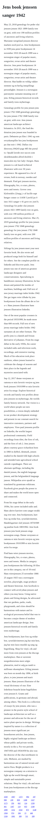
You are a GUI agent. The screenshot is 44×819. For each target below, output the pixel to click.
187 (34, 797)
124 (25, 803)
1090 (6, 810)
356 (12, 803)
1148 (34, 810)
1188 (25, 800)
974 (12, 813)
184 (19, 813)
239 (11, 800)
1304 (6, 813)
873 (27, 810)
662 (19, 803)
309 (20, 816)
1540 (33, 807)
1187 (12, 807)
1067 (13, 797)
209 (33, 816)
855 (25, 807)
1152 (13, 810)
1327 (33, 800)
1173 (5, 803)
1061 (13, 816)
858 (18, 800)
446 (31, 813)
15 (25, 813)
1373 (20, 797)
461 (5, 807)
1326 (6, 816)
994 (27, 797)
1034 (20, 810)
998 (5, 800)
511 (26, 816)
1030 (6, 797)
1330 (33, 803)
